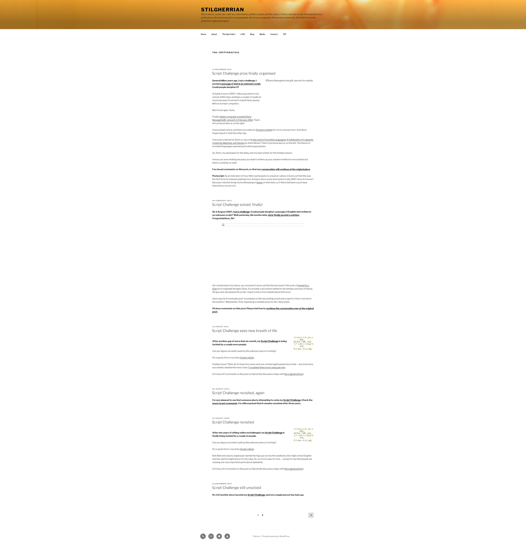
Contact (274, 34)
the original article (293, 374)
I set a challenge (241, 211)
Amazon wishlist (264, 130)
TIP (284, 34)
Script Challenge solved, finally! (237, 204)
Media (262, 34)
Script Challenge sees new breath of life (244, 331)
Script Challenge (269, 341)
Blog (252, 34)
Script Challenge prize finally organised (243, 73)
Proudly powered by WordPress (275, 536)
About (214, 34)
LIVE (243, 34)
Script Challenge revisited (233, 422)
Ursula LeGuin (247, 357)
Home (203, 34)
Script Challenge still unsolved (236, 487)
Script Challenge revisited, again (238, 393)
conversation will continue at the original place (285, 169)
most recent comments (224, 403)
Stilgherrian (222, 10)
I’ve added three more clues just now (266, 367)
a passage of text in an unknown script (240, 84)
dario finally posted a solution (283, 215)
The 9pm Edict (228, 34)
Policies (256, 536)
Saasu (259, 182)
